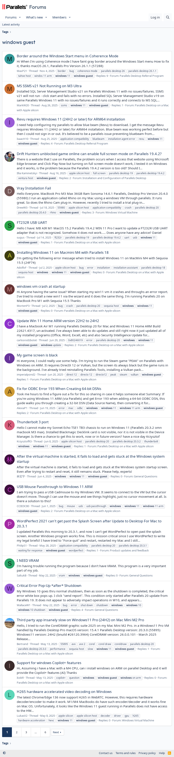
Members (59, 17)
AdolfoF (22, 267)
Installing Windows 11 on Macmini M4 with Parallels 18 (63, 252)
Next (56, 732)
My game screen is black (37, 355)
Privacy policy (147, 753)
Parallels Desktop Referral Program (142, 76)
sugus (20, 237)
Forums (11, 17)
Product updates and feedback (129, 550)
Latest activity (11, 24)
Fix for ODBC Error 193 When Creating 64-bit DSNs (59, 388)
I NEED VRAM (28, 560)
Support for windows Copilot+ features (49, 662)
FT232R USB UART (32, 222)
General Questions (145, 476)
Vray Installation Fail (34, 188)
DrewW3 (22, 207)
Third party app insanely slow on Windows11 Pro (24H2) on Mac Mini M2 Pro (80, 619)
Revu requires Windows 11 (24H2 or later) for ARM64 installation (71, 119)
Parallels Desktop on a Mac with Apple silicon (92, 242)
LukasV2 (22, 716)
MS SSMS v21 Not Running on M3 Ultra (49, 85)
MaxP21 (22, 71)
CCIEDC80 (23, 506)
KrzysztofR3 (24, 441)
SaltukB (21, 575)
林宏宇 (21, 476)
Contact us (105, 753)
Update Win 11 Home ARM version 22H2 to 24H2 (58, 320)
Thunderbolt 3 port (33, 421)
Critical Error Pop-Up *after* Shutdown (49, 585)
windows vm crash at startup (41, 286)
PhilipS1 (22, 545)
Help (162, 753)
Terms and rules (126, 753)
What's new (34, 17)
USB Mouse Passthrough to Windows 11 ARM (55, 486)
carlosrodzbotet (27, 340)
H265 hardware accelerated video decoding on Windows (64, 691)
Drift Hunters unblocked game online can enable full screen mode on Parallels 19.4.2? (89, 153)
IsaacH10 (22, 139)
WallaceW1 (23, 605)
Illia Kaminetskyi (27, 173)
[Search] (168, 17)
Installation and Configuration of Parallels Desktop (114, 178)
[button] (20, 17)
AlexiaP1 (22, 408)
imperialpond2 (26, 374)
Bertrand (22, 644)
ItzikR (20, 678)
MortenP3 (23, 306)
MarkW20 (23, 105)
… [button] (36, 732)
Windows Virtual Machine (121, 212)
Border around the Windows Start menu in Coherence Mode (67, 55)
